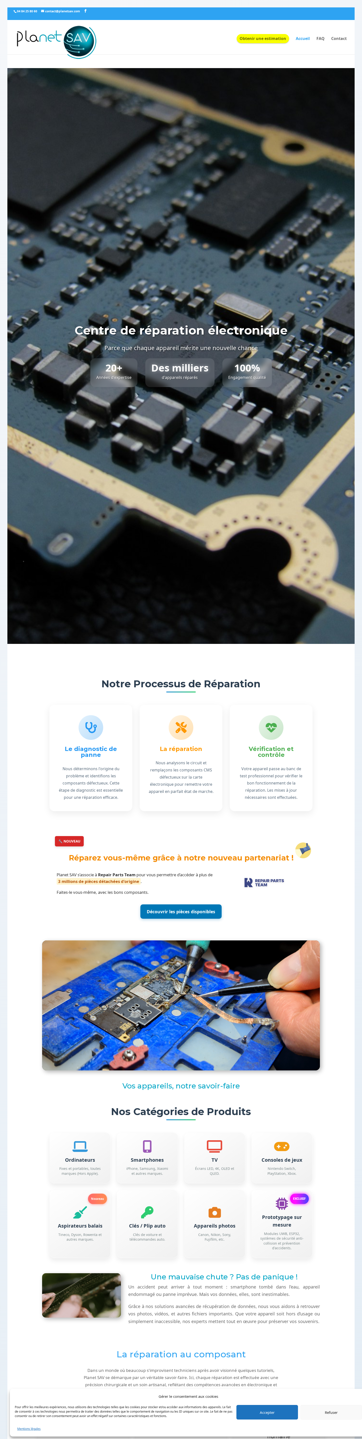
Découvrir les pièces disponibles (181, 912)
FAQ (320, 39)
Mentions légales (29, 1429)
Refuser (331, 1412)
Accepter (267, 1412)
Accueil (303, 39)
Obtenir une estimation (263, 38)
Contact (339, 39)
